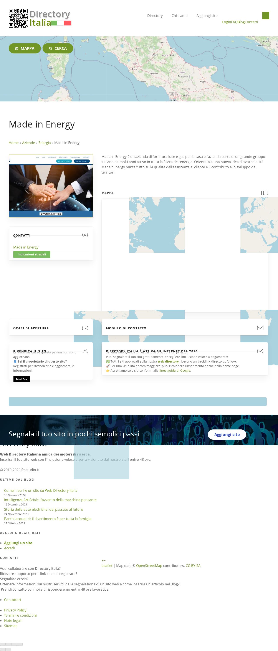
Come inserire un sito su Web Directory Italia (40, 490)
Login (226, 22)
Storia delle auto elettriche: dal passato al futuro (43, 509)
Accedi (9, 548)
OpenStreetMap (149, 565)
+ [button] (103, 560)
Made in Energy (25, 247)
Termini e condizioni (20, 615)
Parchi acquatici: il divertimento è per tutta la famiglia (47, 518)
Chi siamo (180, 15)
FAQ (234, 22)
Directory (155, 15)
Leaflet (107, 565)
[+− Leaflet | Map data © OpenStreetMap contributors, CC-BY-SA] (185, 253)
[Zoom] (20, 644)
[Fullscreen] (14, 644)
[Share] (8, 644)
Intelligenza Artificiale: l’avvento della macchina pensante (50, 499)
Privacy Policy (15, 610)
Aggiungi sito (207, 15)
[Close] (3, 644)
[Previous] (3, 649)
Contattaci (12, 599)
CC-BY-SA (193, 565)
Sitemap (11, 625)
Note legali (13, 620)
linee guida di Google (174, 370)
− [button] (105, 560)
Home (14, 142)
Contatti (251, 22)
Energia (44, 142)
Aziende (28, 142)
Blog (241, 22)
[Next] (8, 649)
